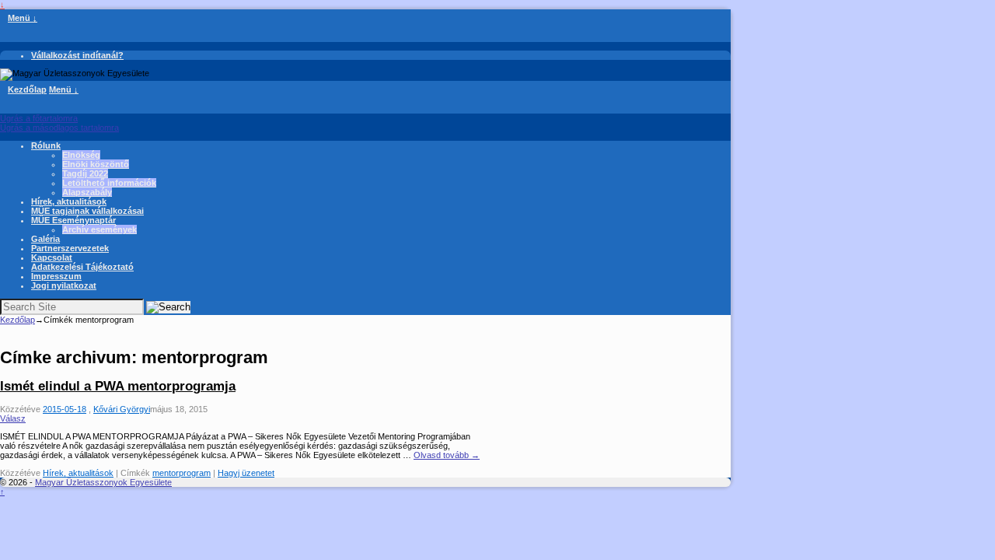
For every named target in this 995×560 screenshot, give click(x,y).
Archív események (99, 229)
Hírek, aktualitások (68, 201)
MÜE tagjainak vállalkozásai (87, 210)
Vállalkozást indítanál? (77, 55)
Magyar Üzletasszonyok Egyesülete (103, 482)
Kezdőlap (27, 89)
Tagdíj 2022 (85, 173)
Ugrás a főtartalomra (39, 118)
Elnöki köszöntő (95, 164)
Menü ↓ (22, 18)
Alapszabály (87, 192)
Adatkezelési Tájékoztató (82, 266)
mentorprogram (181, 473)
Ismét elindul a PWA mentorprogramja (118, 386)
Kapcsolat (51, 257)
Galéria (45, 238)
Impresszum (56, 276)
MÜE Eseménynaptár (73, 220)
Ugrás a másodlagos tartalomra (59, 127)
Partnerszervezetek (70, 248)
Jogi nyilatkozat (63, 285)
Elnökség (81, 154)
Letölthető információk (109, 182)
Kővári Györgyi (121, 409)
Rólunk (46, 145)
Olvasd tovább (447, 455)
